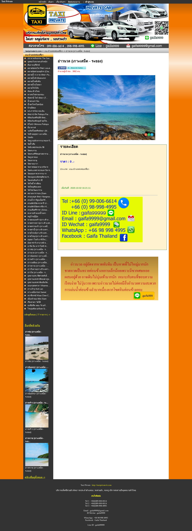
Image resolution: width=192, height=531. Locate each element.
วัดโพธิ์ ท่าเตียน (34, 183)
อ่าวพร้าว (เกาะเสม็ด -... (38, 259)
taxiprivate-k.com (33, 51)
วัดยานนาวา (33, 164)
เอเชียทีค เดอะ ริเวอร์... (37, 305)
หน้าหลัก (43, 2)
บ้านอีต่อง (32, 108)
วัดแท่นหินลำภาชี (35, 180)
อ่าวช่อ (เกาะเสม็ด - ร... (38, 249)
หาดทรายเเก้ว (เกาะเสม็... (38, 226)
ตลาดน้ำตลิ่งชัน (34, 81)
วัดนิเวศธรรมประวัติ (36, 147)
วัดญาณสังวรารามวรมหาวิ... (40, 141)
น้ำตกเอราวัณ (33, 101)
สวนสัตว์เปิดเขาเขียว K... (38, 206)
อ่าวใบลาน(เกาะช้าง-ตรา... (39, 269)
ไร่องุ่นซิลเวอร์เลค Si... (37, 309)
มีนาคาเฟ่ (32, 127)
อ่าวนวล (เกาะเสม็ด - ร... (38, 253)
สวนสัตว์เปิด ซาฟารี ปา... (38, 203)
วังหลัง (30, 137)
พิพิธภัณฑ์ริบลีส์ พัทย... (37, 118)
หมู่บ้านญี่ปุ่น (33, 216)
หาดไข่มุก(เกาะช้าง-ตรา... (39, 236)
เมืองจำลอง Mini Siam (37, 299)
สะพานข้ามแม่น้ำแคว (37, 213)
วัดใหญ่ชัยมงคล (34, 187)
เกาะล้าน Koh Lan (35, 289)
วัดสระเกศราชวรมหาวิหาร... (40, 170)
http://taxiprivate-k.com (101, 485)
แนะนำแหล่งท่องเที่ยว (53, 51)
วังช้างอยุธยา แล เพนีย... (38, 134)
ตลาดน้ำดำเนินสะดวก (37, 78)
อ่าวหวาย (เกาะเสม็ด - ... (38, 266)
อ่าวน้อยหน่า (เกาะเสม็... (38, 256)
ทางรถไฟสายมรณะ (36, 94)
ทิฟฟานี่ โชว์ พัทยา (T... (38, 98)
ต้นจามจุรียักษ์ (34, 65)
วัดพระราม (32, 150)
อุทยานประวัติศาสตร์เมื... (38, 276)
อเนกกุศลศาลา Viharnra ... (39, 286)
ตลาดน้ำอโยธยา (35, 85)
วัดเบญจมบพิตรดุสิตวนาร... (39, 177)
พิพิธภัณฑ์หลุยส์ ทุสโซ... (38, 121)
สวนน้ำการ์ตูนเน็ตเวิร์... (37, 200)
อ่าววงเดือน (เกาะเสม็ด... (38, 262)
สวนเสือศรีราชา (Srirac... (38, 210)
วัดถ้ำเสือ (31, 144)
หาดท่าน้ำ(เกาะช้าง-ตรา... (39, 230)
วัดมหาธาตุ (32, 160)
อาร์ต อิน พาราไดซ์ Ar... (38, 246)
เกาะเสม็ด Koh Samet (37, 292)
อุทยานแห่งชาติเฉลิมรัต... (38, 282)
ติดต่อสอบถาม (74, 2)
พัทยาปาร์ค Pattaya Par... (39, 114)
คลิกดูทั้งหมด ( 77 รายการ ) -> (37, 315)
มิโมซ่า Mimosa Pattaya (38, 124)
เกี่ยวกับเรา (61, 2)
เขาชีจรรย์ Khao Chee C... (39, 295)
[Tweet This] (76, 69)
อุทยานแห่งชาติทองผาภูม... (39, 279)
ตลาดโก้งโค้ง (33, 88)
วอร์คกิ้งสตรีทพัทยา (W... (38, 131)
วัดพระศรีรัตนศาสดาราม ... (39, 154)
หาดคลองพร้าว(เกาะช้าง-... (39, 220)
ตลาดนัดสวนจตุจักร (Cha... (39, 71)
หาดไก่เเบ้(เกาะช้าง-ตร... (38, 233)
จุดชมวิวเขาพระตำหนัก (37, 61)
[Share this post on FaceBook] (62, 69)
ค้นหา (51, 2)
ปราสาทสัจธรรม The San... (39, 58)
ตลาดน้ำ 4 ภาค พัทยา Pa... (39, 75)
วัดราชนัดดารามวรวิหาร (38, 167)
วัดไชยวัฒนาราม (35, 190)
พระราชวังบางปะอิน (36, 111)
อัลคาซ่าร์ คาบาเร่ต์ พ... (38, 243)
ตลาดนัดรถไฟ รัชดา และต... (40, 68)
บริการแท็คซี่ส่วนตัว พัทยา (67, 490)
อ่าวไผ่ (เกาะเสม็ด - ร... (37, 272)
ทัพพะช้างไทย (34, 91)
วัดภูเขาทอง (33, 157)
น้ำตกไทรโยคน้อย (35, 104)
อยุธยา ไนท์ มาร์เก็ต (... (38, 239)
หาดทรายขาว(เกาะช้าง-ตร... (40, 223)
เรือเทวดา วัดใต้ (34, 302)
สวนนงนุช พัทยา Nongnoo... (40, 197)
